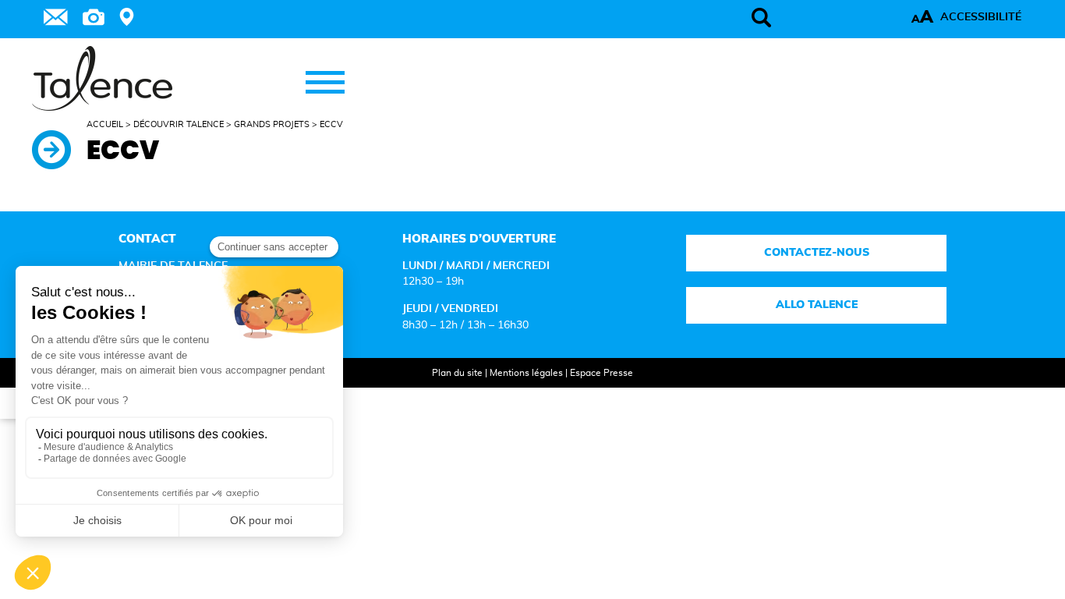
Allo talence (817, 305)
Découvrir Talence (178, 124)
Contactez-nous (816, 252)
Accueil (105, 124)
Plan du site (457, 372)
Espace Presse (601, 372)
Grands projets (272, 124)
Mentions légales (526, 372)
